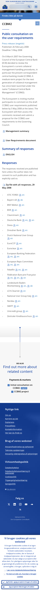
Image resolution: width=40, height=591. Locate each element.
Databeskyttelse (12, 468)
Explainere (9, 422)
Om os (8, 415)
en (23, 195)
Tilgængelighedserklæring (16, 480)
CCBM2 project (21, 392)
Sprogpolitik (10, 484)
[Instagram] (20, 504)
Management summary (17, 131)
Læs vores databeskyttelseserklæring (21, 570)
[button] (35, 2)
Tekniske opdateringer (14, 450)
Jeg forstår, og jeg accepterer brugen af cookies (21, 582)
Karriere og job (11, 419)
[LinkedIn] (14, 504)
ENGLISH (10, 155)
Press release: (8, 44)
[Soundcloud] (31, 504)
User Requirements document (21, 141)
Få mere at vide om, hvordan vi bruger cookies (21, 575)
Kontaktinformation (13, 429)
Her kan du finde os (13, 433)
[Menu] (36, 7)
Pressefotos (10, 426)
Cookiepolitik (10, 477)
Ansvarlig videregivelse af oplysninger (21, 454)
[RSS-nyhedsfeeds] (20, 509)
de (21, 200)
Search (29, 6)
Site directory (11, 489)
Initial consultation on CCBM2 (21, 386)
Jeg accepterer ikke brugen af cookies (21, 587)
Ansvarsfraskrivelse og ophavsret (19, 447)
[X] (8, 504)
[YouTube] (26, 504)
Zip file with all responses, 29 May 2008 (18, 186)
